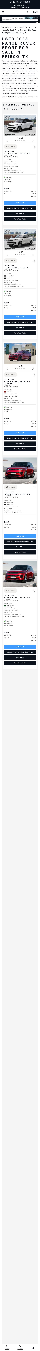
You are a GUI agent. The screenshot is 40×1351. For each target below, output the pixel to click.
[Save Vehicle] (34, 147)
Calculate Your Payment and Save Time (20, 208)
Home (14, 27)
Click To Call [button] (20, 203)
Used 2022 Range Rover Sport (19, 93)
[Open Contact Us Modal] (27, 12)
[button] (37, 22)
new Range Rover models (28, 91)
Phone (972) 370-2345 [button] (20, 8)
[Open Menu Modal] (3, 12)
